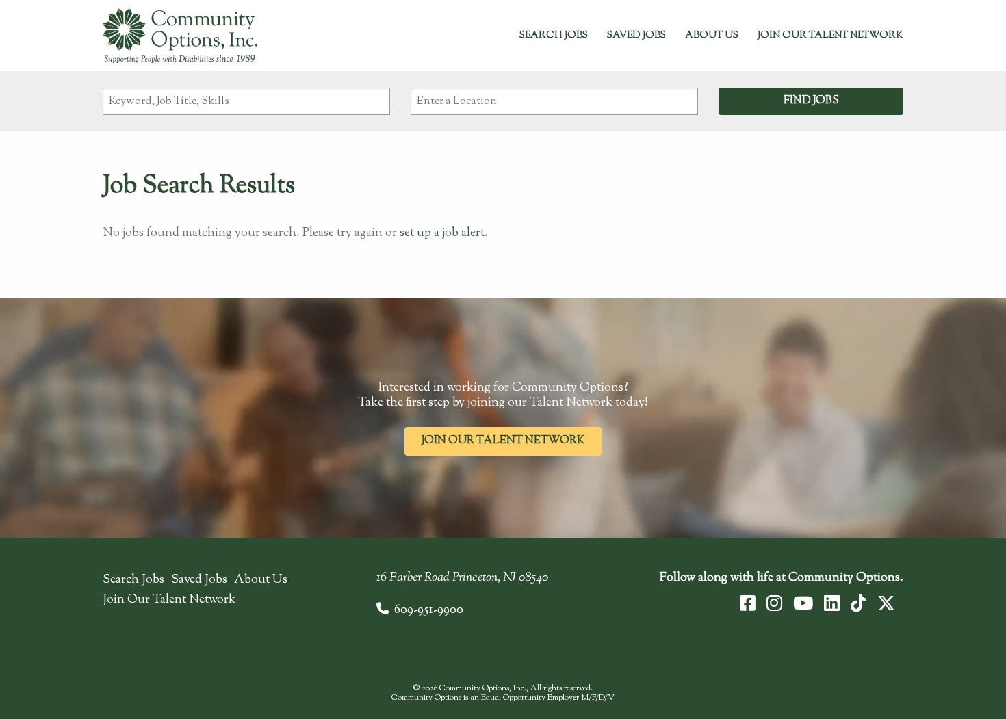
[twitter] (886, 603)
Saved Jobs (636, 35)
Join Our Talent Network (830, 35)
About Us (711, 35)
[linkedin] (832, 603)
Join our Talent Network (503, 441)
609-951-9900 (428, 610)
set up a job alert (442, 233)
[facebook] (748, 603)
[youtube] (803, 603)
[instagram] (774, 603)
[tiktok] (858, 603)
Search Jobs (553, 35)
